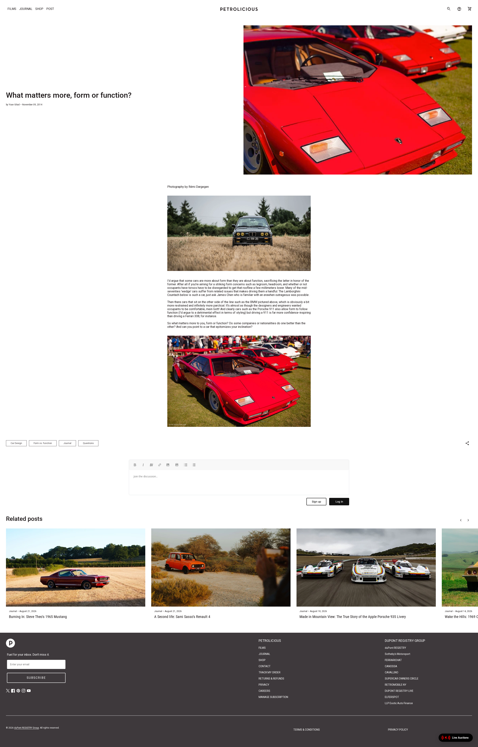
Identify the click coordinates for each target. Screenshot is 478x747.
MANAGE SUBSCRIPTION (273, 697)
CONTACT (265, 666)
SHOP (39, 9)
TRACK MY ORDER (269, 672)
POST (50, 9)
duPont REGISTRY (395, 647)
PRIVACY (264, 684)
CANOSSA (391, 666)
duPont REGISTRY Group (26, 727)
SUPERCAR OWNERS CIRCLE (401, 678)
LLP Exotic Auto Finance (399, 703)
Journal (67, 443)
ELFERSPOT (392, 697)
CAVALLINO (391, 672)
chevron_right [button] (468, 520)
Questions (88, 443)
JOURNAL (25, 9)
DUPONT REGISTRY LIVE (399, 690)
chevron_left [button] (461, 520)
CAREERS (264, 690)
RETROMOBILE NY (395, 684)
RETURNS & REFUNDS (271, 678)
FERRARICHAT (393, 660)
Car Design (16, 443)
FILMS (11, 9)
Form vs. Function (43, 443)
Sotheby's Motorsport (397, 653)
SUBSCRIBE (36, 677)
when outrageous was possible (288, 295)
